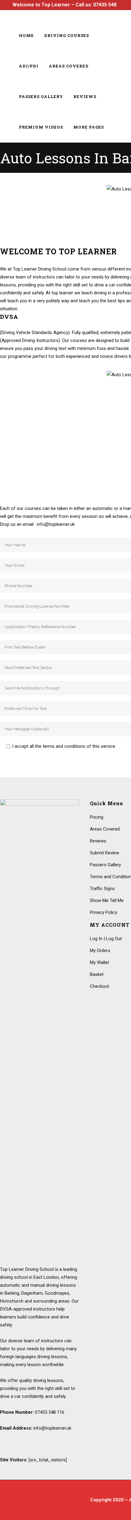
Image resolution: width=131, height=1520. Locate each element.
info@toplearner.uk (52, 1428)
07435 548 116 (49, 1412)
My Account (105, 15)
